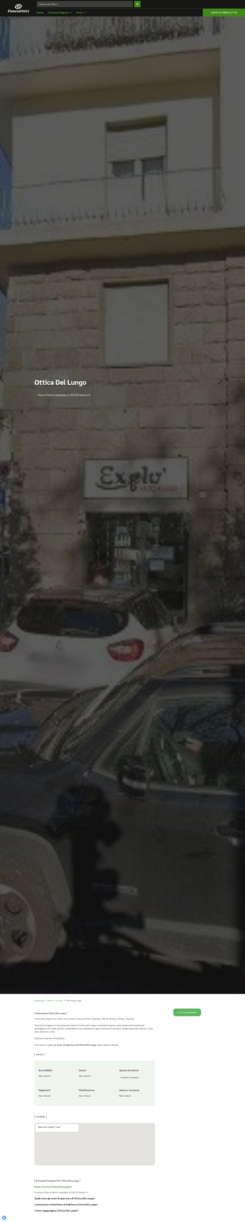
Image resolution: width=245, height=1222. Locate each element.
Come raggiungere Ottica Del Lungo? (56, 1210)
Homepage (39, 1000)
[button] (92, 1188)
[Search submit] (137, 4)
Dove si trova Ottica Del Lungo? (53, 1186)
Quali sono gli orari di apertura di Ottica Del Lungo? (64, 1198)
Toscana (59, 1000)
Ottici (49, 1000)
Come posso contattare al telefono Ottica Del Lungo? (66, 1204)
